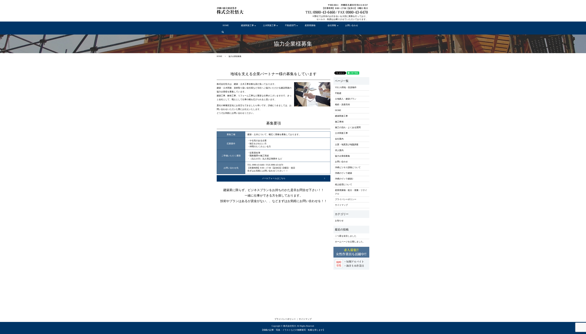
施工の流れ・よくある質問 (348, 127)
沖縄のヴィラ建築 (343, 173)
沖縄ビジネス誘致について (348, 167)
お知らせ (339, 220)
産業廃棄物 (310, 25)
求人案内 (339, 150)
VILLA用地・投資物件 (345, 87)
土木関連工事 (269, 25)
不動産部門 (290, 25)
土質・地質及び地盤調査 (346, 144)
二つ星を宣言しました (345, 236)
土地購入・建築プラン (345, 99)
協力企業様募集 (342, 156)
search (225, 33)
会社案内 (339, 139)
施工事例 (339, 122)
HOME (226, 25)
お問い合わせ (351, 25)
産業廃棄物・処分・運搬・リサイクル (351, 192)
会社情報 (331, 25)
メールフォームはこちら (273, 178)
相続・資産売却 (342, 104)
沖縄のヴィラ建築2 (344, 179)
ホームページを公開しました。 (350, 242)
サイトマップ (341, 205)
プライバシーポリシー (345, 199)
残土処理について (343, 184)
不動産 (338, 93)
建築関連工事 (247, 25)
